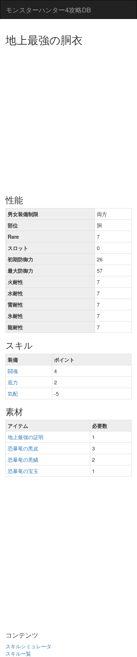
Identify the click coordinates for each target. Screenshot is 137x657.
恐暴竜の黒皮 (23, 448)
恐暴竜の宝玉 (23, 470)
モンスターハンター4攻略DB (48, 9)
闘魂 (13, 370)
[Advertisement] (68, 117)
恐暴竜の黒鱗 (23, 459)
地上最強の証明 (25, 437)
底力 (13, 382)
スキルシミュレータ (28, 646)
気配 (13, 393)
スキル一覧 (18, 653)
